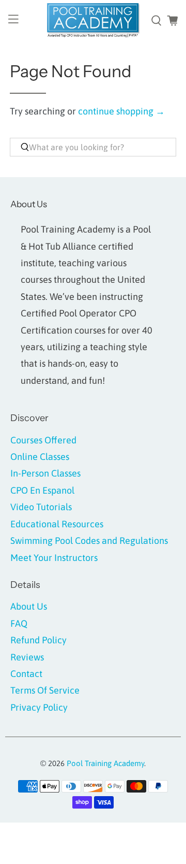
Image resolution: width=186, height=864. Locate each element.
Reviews (27, 657)
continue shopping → (121, 111)
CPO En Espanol (42, 490)
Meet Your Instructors (54, 557)
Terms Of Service (45, 690)
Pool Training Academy (105, 763)
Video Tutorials (41, 506)
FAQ (18, 623)
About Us (28, 606)
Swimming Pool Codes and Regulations (89, 540)
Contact (26, 673)
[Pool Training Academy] (93, 21)
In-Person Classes (45, 473)
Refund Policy (38, 640)
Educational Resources (56, 524)
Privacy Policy (39, 707)
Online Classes (39, 456)
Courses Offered (43, 440)
